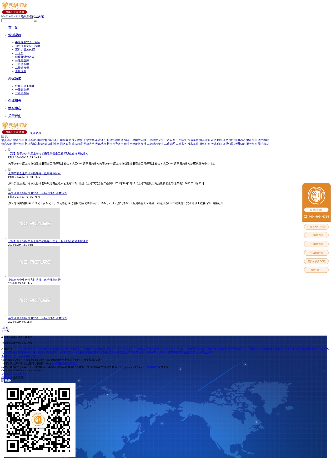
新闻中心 (6, 356)
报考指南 (18, 140)
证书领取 (228, 140)
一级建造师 (22, 60)
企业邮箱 (38, 16)
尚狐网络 (152, 367)
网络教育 (65, 140)
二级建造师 (22, 64)
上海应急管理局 (195, 348)
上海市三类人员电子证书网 (122, 348)
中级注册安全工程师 (27, 42)
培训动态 (53, 140)
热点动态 (6, 140)
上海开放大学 (204, 352)
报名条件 (193, 140)
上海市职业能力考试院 (49, 348)
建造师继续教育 (24, 56)
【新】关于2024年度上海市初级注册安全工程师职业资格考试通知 (48, 153)
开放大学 (88, 140)
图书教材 (263, 140)
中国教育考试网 (154, 352)
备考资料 (35, 133)
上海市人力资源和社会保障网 (265, 348)
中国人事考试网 (25, 348)
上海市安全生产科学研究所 (300, 348)
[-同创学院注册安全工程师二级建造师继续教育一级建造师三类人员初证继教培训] (14, 13)
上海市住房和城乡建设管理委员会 (226, 348)
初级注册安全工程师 (27, 45)
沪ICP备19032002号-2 (65, 363)
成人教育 (77, 140)
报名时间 (204, 140)
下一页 (5, 330)
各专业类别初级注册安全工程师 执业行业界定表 (37, 193)
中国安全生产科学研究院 (129, 352)
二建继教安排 (155, 140)
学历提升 (20, 71)
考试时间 (216, 140)
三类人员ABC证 (25, 49)
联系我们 (26, 16)
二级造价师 (22, 67)
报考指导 (112, 140)
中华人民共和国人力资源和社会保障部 (47, 352)
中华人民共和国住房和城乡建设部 (92, 352)
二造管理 (169, 140)
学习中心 (31, 356)
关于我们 (19, 356)
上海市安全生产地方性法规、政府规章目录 (34, 173)
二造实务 (181, 140)
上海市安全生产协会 (172, 348)
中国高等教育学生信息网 (180, 352)
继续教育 (42, 140)
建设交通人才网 (149, 348)
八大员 (19, 53)
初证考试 (30, 140)
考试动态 (100, 140)
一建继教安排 (138, 140)
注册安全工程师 (24, 85)
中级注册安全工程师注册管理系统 (85, 348)
